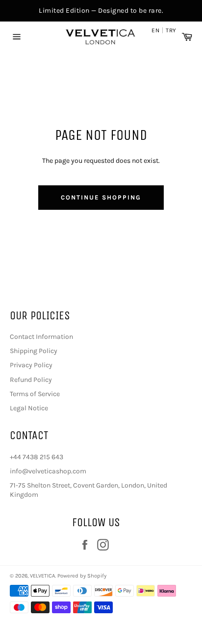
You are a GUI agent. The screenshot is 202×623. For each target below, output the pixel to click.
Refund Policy (31, 380)
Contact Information (41, 337)
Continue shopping (101, 197)
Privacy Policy (31, 365)
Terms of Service (35, 394)
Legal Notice (29, 408)
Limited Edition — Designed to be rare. (101, 10)
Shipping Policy (33, 351)
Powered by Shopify (81, 576)
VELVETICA (42, 576)
